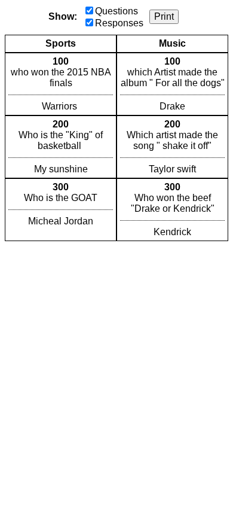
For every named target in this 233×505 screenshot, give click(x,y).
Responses (119, 23)
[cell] (60, 84)
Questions (116, 11)
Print (164, 16)
